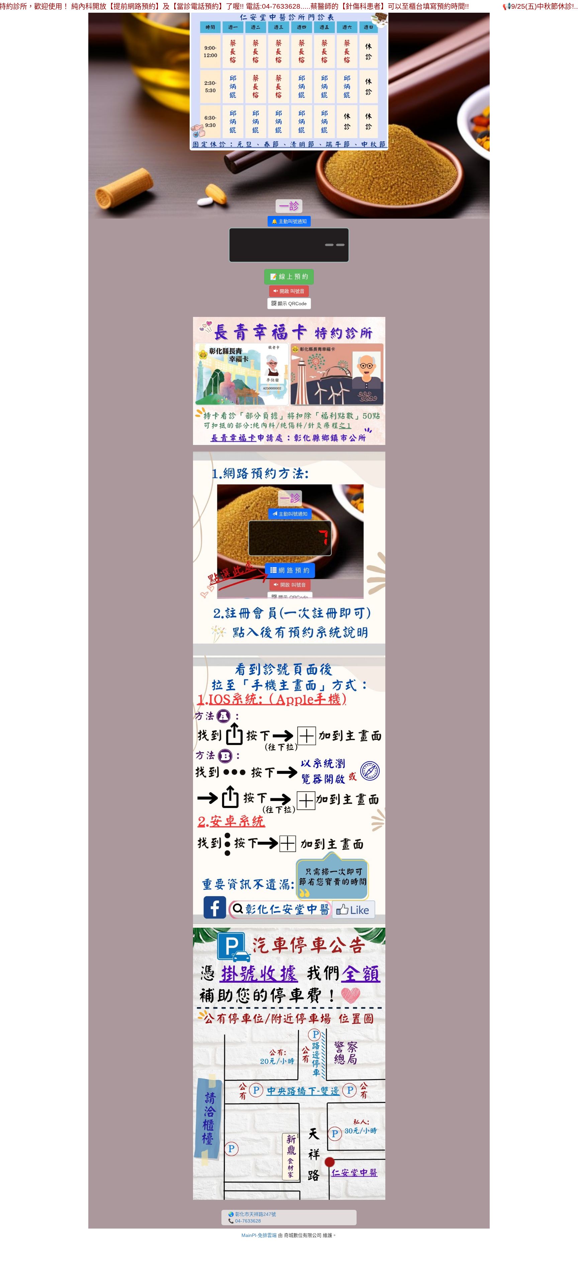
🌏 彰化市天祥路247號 (252, 1214)
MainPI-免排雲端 (259, 1235)
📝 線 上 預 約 (289, 276)
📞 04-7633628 (244, 1221)
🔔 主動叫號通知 (289, 221)
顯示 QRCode (291, 303)
